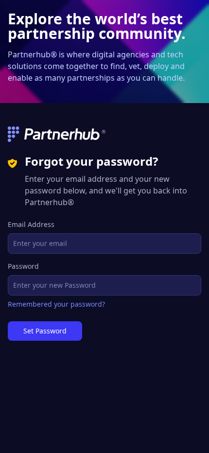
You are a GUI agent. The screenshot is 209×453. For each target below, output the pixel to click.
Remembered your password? (56, 304)
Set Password (45, 330)
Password (23, 266)
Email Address (31, 224)
